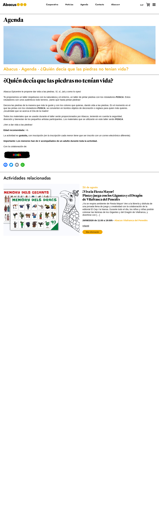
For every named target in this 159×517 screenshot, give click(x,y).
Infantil (85, 226)
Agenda (13, 20)
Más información (92, 232)
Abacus (10, 69)
